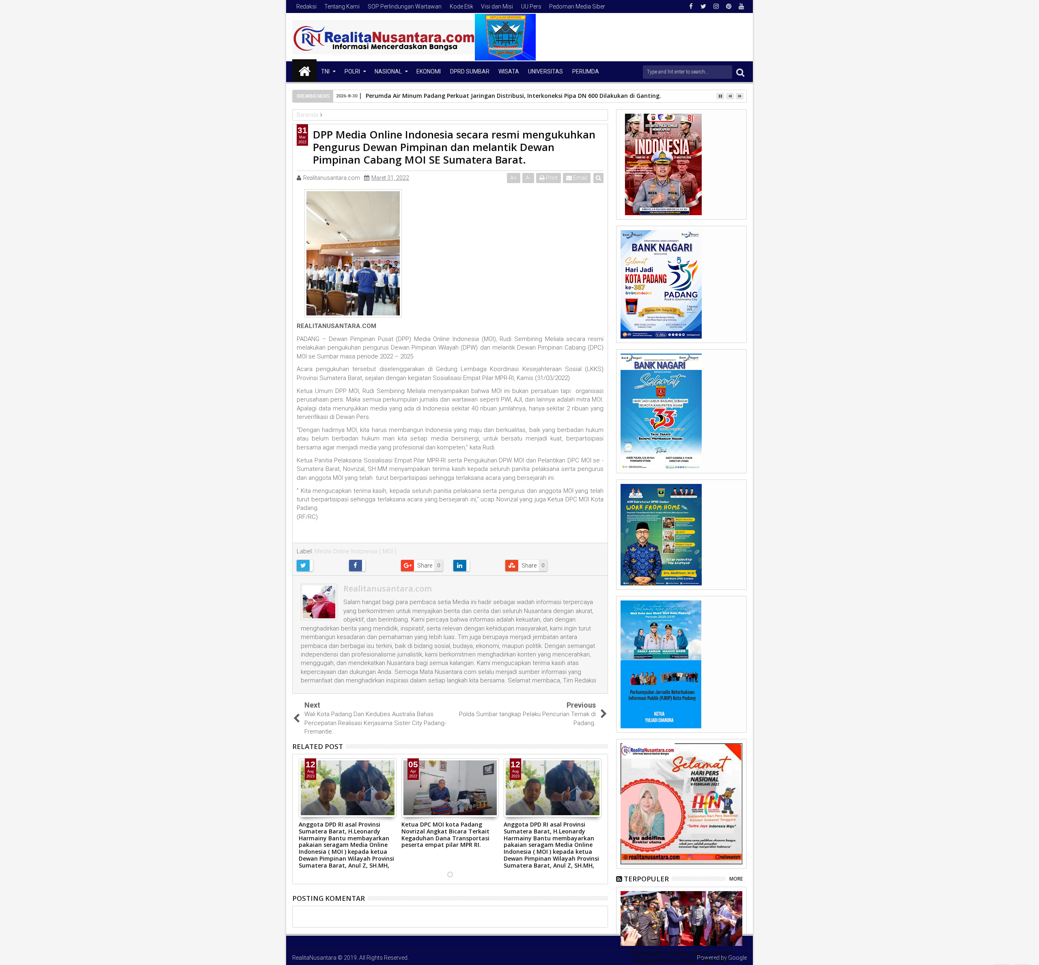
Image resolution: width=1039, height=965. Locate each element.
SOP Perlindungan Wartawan (405, 6)
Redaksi (306, 6)
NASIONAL (388, 71)
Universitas (545, 71)
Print (551, 178)
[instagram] (716, 6)
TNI (325, 71)
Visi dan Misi (497, 6)
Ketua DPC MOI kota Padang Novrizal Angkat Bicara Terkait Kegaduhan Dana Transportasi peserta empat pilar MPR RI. (445, 834)
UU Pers (531, 6)
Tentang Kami (342, 6)
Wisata (508, 71)
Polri (352, 71)
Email (579, 178)
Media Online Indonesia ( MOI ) (356, 551)
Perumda (585, 71)
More (736, 878)
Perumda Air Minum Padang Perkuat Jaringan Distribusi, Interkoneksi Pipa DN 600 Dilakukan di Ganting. (513, 95)
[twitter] (703, 6)
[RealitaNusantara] (304, 70)
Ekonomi (428, 71)
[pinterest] (728, 6)
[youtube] (741, 6)
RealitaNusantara (314, 957)
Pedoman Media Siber (577, 6)
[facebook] (690, 6)
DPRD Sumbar (469, 71)
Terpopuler (646, 878)
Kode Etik (461, 6)
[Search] (740, 72)
